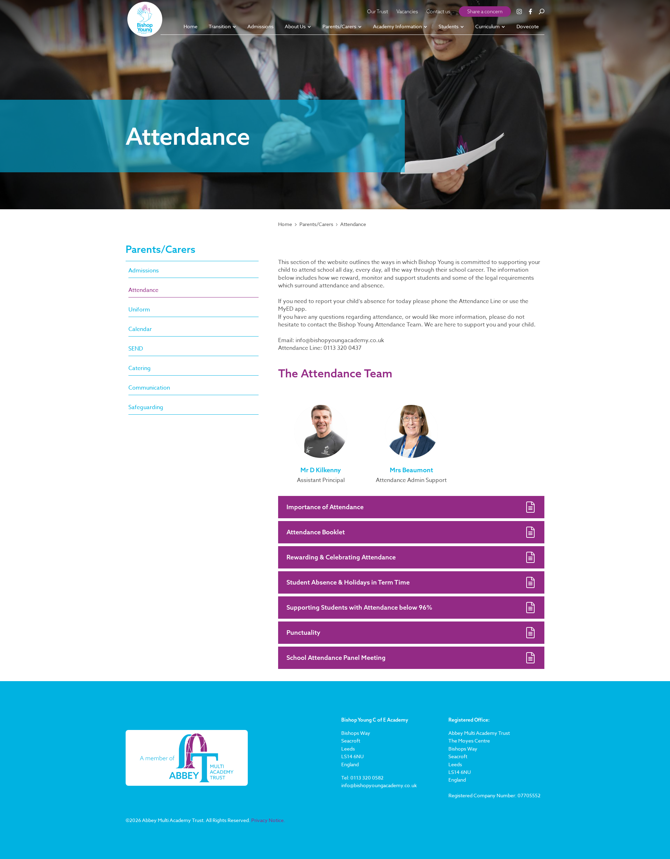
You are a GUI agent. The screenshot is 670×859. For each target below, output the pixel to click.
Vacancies (407, 11)
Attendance (353, 224)
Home (285, 224)
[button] (222, 27)
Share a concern (484, 11)
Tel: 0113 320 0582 (362, 777)
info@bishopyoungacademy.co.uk (379, 785)
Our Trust (377, 11)
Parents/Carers (316, 224)
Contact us (438, 11)
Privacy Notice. (268, 820)
